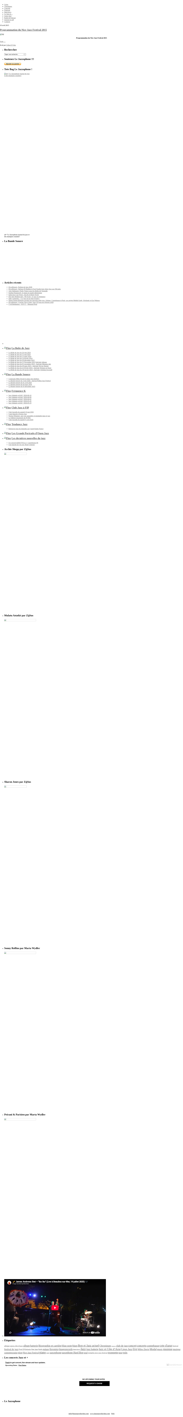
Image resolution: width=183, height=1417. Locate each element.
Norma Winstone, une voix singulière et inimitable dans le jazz (29, 416)
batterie (34, 1345)
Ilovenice (54, 1349)
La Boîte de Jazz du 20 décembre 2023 (21, 360)
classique (113, 1346)
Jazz (83, 1349)
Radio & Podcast (10, 18)
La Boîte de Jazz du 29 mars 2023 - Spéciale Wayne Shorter (28, 366)
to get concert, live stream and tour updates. (25, 1362)
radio (47, 1353)
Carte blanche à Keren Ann (17, 414)
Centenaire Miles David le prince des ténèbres (23, 379)
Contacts (7, 22)
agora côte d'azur (16, 1346)
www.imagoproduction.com (100, 1414)
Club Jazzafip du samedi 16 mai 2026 (21, 412)
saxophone (55, 1352)
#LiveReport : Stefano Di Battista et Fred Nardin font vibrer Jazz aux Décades (34, 289)
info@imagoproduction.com (79, 1414)
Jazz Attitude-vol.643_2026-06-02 (19, 399)
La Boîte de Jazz (21, 348)
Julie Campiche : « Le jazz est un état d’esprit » (24, 298)
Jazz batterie (92, 1349)
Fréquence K (19, 391)
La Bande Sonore (21, 374)
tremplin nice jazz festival (97, 1353)
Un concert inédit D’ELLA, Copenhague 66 (23, 443)
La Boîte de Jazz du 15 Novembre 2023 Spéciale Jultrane (27, 362)
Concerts (7, 8)
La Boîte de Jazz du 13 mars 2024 (19, 356)
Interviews (7, 12)
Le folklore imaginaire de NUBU (19, 418)
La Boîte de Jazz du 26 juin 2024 (19, 353)
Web (112, 1414)
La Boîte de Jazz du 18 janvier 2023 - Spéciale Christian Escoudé (30, 370)
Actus (6, 4)
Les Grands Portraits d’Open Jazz (30, 433)
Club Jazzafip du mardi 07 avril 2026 (20, 420)
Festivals (7, 10)
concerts (141, 1345)
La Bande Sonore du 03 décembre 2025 (21, 386)
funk (40, 1349)
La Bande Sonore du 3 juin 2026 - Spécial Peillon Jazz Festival (29, 381)
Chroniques (8, 6)
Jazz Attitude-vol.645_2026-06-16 (19, 395)
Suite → (3, 41)
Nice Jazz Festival (31, 1352)
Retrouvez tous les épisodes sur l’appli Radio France (25, 429)
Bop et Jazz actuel (88, 1345)
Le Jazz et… (8, 14)
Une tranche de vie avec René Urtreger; (21, 445)
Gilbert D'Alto (11, 45)
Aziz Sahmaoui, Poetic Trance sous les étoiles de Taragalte (28, 291)
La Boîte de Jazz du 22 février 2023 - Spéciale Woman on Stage (29, 368)
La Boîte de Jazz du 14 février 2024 (20, 358)
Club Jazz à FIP (20, 407)
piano (42, 1352)
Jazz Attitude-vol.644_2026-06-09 (19, 397)
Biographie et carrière (50, 1345)
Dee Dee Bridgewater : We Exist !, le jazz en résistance (26, 297)
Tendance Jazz (19, 424)
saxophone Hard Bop (72, 1352)
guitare (46, 1349)
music (160, 1349)
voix (125, 1352)
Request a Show (94, 1383)
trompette (113, 1352)
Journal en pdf (9, 20)
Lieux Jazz (7, 16)
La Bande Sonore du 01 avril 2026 (20, 383)
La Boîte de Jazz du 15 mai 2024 (19, 354)
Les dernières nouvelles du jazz (28, 438)
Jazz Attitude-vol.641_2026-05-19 (19, 403)
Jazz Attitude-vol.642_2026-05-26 (19, 401)
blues (75, 1345)
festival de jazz (11, 1349)
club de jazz (122, 1345)
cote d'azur (166, 1345)
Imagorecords (66, 1349)
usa (120, 1352)
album (26, 1345)
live (135, 1349)
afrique (7, 1346)
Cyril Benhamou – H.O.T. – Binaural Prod (22, 304)
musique (167, 1349)
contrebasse (153, 1345)
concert (132, 1345)
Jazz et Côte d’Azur (110, 1349)
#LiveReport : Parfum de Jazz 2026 (20, 287)
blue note (67, 1345)
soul (86, 1352)
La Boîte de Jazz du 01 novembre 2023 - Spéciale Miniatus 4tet (29, 364)
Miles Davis (143, 1349)
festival (175, 1346)
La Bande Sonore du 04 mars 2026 (20, 384)
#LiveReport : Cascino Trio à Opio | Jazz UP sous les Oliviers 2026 (30, 302)
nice (20, 1352)
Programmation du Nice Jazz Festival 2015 (23, 29)
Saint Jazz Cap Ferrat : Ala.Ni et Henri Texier (23, 295)
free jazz (34, 1349)
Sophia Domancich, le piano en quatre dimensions (25, 293)
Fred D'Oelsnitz (25, 1349)
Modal (153, 1349)
